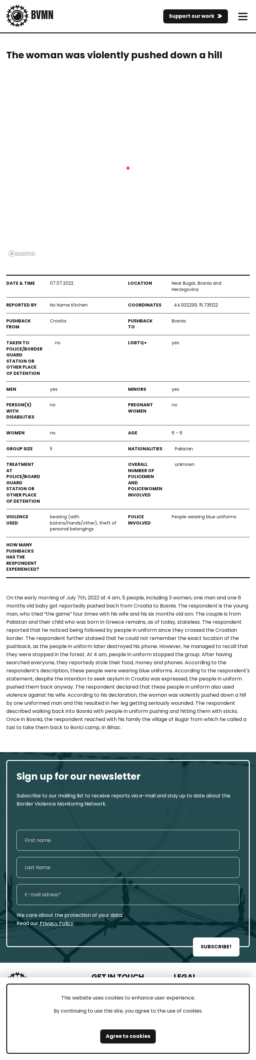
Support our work (191, 16)
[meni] (243, 16)
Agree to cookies (128, 1036)
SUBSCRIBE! (216, 946)
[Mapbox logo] (22, 253)
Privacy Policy (56, 923)
